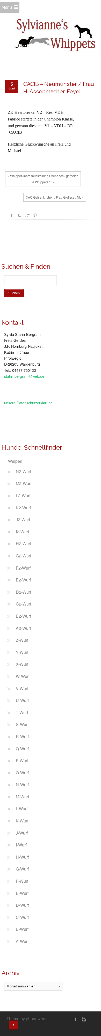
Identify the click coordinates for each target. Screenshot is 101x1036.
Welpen (15, 461)
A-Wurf (22, 941)
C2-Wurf (23, 604)
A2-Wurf (23, 628)
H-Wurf (22, 857)
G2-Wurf (23, 556)
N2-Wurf (23, 471)
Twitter (19, 215)
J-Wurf (22, 833)
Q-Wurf (22, 749)
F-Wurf (22, 881)
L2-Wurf (23, 495)
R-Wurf (22, 736)
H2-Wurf (23, 544)
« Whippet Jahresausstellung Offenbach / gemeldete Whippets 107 (43, 178)
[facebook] (76, 1019)
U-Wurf (22, 700)
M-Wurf (22, 797)
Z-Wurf (22, 640)
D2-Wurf (23, 592)
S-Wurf (22, 724)
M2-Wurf (23, 483)
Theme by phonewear (26, 1019)
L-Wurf (21, 809)
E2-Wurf (23, 580)
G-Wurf (22, 869)
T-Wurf (22, 712)
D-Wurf (22, 905)
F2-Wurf (23, 568)
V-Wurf (22, 688)
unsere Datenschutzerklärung (28, 402)
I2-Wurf (22, 532)
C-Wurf (22, 917)
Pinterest (35, 215)
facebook (12, 215)
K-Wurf (22, 821)
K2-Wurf (23, 508)
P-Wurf (22, 760)
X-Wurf (22, 664)
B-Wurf (22, 929)
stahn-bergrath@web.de (24, 376)
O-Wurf (22, 773)
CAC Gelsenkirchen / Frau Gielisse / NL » (55, 197)
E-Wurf (22, 893)
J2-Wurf (23, 520)
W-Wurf (23, 676)
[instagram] (83, 1019)
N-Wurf (22, 785)
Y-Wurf (22, 652)
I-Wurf (21, 845)
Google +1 (27, 215)
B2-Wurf (23, 616)
